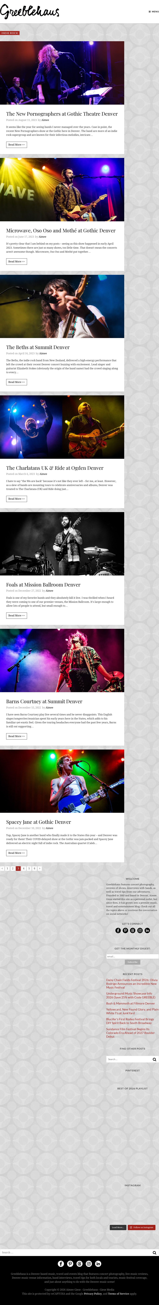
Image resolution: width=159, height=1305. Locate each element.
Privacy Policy (93, 1293)
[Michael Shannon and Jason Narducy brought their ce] (114, 1206)
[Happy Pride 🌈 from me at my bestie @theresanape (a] (151, 1217)
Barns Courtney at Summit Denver (44, 701)
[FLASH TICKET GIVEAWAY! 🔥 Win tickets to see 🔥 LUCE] (132, 1206)
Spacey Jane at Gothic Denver (38, 821)
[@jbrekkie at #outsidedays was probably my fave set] (151, 1195)
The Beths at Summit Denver (38, 347)
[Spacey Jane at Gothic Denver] (62, 781)
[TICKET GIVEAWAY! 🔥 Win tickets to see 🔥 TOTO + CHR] (132, 1195)
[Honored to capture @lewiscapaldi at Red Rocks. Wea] (132, 1217)
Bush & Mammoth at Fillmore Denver (130, 1003)
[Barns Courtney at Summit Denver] (62, 660)
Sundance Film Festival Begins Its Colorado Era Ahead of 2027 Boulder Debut (130, 1032)
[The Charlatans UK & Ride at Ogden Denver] (62, 427)
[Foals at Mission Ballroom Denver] (62, 543)
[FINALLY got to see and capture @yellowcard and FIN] (114, 1217)
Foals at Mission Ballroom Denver (43, 584)
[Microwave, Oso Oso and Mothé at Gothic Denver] (62, 189)
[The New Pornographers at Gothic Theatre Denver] (62, 73)
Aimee (45, 120)
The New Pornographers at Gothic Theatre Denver (62, 113)
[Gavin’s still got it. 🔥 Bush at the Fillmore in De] (151, 1206)
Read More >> (16, 144)
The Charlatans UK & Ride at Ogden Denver (54, 467)
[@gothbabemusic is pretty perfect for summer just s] (114, 1195)
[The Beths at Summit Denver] (62, 306)
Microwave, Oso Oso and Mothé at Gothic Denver (61, 230)
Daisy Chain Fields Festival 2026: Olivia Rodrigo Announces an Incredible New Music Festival (132, 983)
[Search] (154, 1059)
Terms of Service (118, 1293)
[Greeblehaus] (29, 11)
